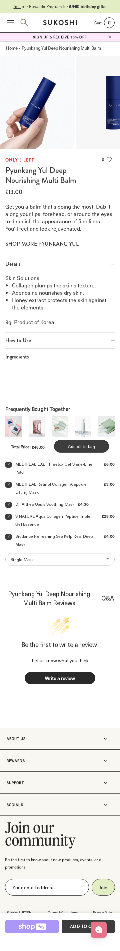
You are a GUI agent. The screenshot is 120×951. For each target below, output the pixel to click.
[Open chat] (99, 930)
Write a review (60, 678)
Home (12, 48)
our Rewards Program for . (59, 6)
